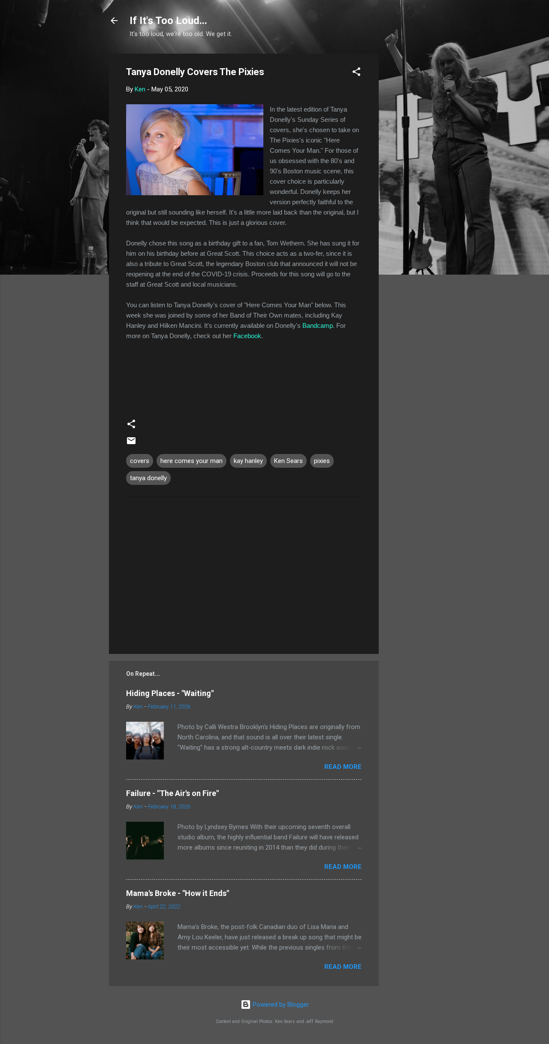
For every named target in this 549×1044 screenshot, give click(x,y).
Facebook (247, 335)
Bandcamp (317, 325)
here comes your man (191, 461)
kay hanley (248, 461)
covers (139, 461)
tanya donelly (148, 478)
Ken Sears (288, 461)
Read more (343, 767)
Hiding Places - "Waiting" (170, 693)
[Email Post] (131, 444)
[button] (356, 73)
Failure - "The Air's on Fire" (172, 793)
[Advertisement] (413, 182)
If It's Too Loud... (168, 21)
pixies (322, 461)
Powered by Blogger (280, 1004)
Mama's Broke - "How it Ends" (177, 893)
